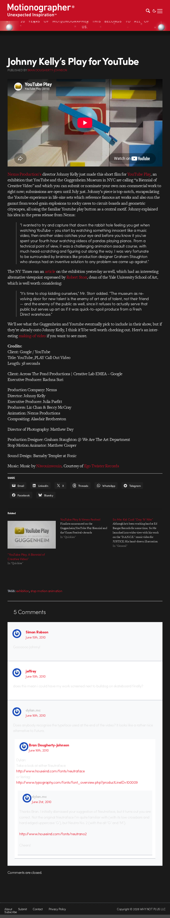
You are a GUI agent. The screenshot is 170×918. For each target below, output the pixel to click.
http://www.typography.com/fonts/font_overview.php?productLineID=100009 (77, 782)
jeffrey (31, 671)
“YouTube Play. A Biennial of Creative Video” (26, 556)
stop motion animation (46, 590)
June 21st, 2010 (41, 801)
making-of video (32, 336)
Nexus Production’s (24, 174)
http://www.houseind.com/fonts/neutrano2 (53, 833)
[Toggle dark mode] (154, 10)
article (50, 271)
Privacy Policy (57, 909)
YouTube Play (139, 174)
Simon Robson (37, 631)
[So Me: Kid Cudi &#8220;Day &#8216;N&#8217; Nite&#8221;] (139, 532)
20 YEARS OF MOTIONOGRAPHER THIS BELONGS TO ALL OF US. (85, 24)
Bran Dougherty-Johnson (49, 744)
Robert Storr (76, 277)
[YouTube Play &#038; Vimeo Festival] (86, 528)
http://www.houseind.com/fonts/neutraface (50, 770)
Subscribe (10, 911)
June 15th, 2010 (35, 637)
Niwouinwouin (49, 466)
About (8, 909)
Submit (22, 909)
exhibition (22, 590)
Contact (37, 909)
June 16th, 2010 (35, 715)
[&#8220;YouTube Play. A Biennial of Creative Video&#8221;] (32, 534)
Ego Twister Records (101, 466)
